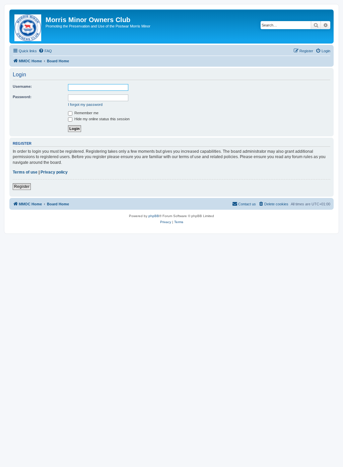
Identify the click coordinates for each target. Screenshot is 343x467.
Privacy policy (54, 172)
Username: (22, 86)
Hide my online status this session (101, 119)
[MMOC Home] (28, 26)
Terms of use (25, 172)
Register (21, 186)
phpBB (153, 216)
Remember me (85, 113)
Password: (22, 97)
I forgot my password (85, 105)
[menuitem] (45, 51)
